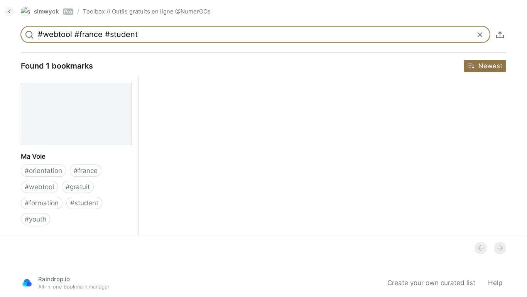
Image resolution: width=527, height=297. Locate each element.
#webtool (39, 187)
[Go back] (9, 11)
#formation (42, 203)
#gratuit (78, 187)
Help (495, 283)
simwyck (53, 11)
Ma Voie (26, 80)
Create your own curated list (431, 283)
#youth (35, 219)
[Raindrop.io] (27, 283)
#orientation (43, 171)
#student (84, 203)
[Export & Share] (500, 35)
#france (86, 171)
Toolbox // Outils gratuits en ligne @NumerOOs (147, 11)
